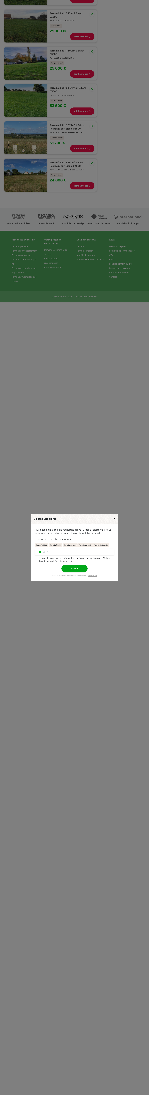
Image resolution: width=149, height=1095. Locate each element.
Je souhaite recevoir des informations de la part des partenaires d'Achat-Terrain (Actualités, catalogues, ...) (74, 560)
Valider (74, 568)
